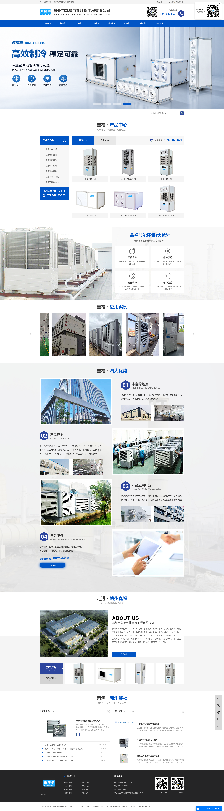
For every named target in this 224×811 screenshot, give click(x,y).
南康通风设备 (51, 160)
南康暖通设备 (51, 166)
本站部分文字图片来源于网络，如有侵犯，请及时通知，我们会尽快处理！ (125, 806)
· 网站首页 (68, 782)
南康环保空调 (51, 155)
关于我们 (63, 23)
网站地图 (160, 2)
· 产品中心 (85, 786)
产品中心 (79, 23)
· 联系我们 (68, 793)
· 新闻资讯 (68, 789)
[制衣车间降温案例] (56, 334)
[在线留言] (218, 719)
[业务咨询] (218, 698)
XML (169, 2)
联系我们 (143, 23)
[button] (97, 104)
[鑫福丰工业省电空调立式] (167, 334)
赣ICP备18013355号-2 (85, 806)
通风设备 (85, 789)
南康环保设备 (51, 171)
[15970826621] (218, 705)
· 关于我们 (68, 786)
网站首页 (47, 23)
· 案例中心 (85, 782)
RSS (165, 2)
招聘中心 (127, 23)
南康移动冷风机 (52, 177)
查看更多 (124, 654)
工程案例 (95, 23)
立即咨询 (52, 565)
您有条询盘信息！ (178, 2)
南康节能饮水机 (52, 182)
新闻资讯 (111, 23)
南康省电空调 (51, 149)
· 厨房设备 (85, 793)
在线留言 (159, 23)
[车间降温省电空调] (93, 334)
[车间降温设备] (130, 334)
